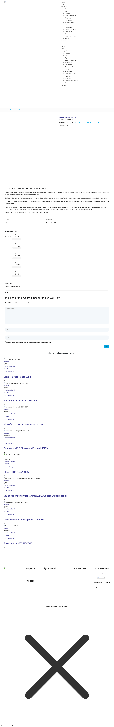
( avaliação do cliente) (66, 119)
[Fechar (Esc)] (112, 2)
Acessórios (68, 18)
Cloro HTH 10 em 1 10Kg (16, 472)
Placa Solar (68, 31)
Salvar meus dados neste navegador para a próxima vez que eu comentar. (28, 342)
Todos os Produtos (15, 110)
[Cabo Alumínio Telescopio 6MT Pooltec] (16, 502)
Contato (63, 41)
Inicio (63, 46)
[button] (84, 44)
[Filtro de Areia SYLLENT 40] (12, 526)
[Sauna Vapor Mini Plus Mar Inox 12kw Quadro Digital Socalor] (22, 478)
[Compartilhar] (108, 2)
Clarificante (68, 20)
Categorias (64, 6)
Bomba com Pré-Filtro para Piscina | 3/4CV (26, 448)
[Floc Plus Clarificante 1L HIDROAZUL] (16, 383)
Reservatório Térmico (71, 36)
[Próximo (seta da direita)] (111, 363)
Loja (62, 4)
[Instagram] (15, 582)
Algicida (67, 13)
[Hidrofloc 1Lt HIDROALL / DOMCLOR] (16, 407)
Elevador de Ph (69, 22)
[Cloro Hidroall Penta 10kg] (12, 359)
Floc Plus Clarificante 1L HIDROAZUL (23, 400)
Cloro (66, 11)
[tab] (10, 188)
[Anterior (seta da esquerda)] (3, 363)
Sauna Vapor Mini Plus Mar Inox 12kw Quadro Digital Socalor (35, 495)
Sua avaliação (9, 302)
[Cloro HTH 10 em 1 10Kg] (12, 454)
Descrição (9, 188)
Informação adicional (24, 188)
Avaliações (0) (41, 188)
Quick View (7, 364)
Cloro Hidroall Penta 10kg (17, 376)
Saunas (67, 38)
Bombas (67, 9)
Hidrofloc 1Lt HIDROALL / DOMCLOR (23, 424)
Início (8, 110)
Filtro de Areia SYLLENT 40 (18, 543)
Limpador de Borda (70, 29)
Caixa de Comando (70, 15)
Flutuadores (68, 27)
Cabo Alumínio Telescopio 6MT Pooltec (24, 519)
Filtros (67, 25)
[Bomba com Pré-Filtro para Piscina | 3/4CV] (17, 430)
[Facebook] (9, 582)
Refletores (68, 34)
